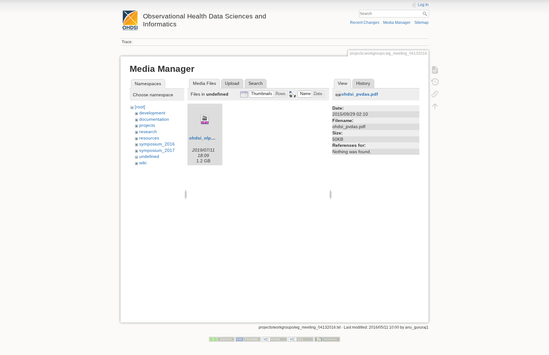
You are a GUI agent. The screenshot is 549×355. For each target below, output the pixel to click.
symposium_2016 (157, 144)
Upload (232, 83)
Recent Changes (364, 22)
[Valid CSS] (301, 339)
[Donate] (221, 339)
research (148, 131)
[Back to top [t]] (435, 106)
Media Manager (396, 22)
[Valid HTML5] (274, 339)
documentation (154, 119)
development (152, 112)
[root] (140, 106)
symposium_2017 (157, 150)
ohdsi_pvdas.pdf (359, 94)
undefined (149, 156)
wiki (142, 162)
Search (426, 13)
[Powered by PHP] (248, 339)
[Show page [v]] (435, 70)
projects (147, 125)
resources (149, 137)
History (363, 83)
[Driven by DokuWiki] (327, 339)
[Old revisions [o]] (435, 82)
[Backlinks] (435, 94)
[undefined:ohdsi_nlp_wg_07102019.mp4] (205, 119)
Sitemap (421, 22)
